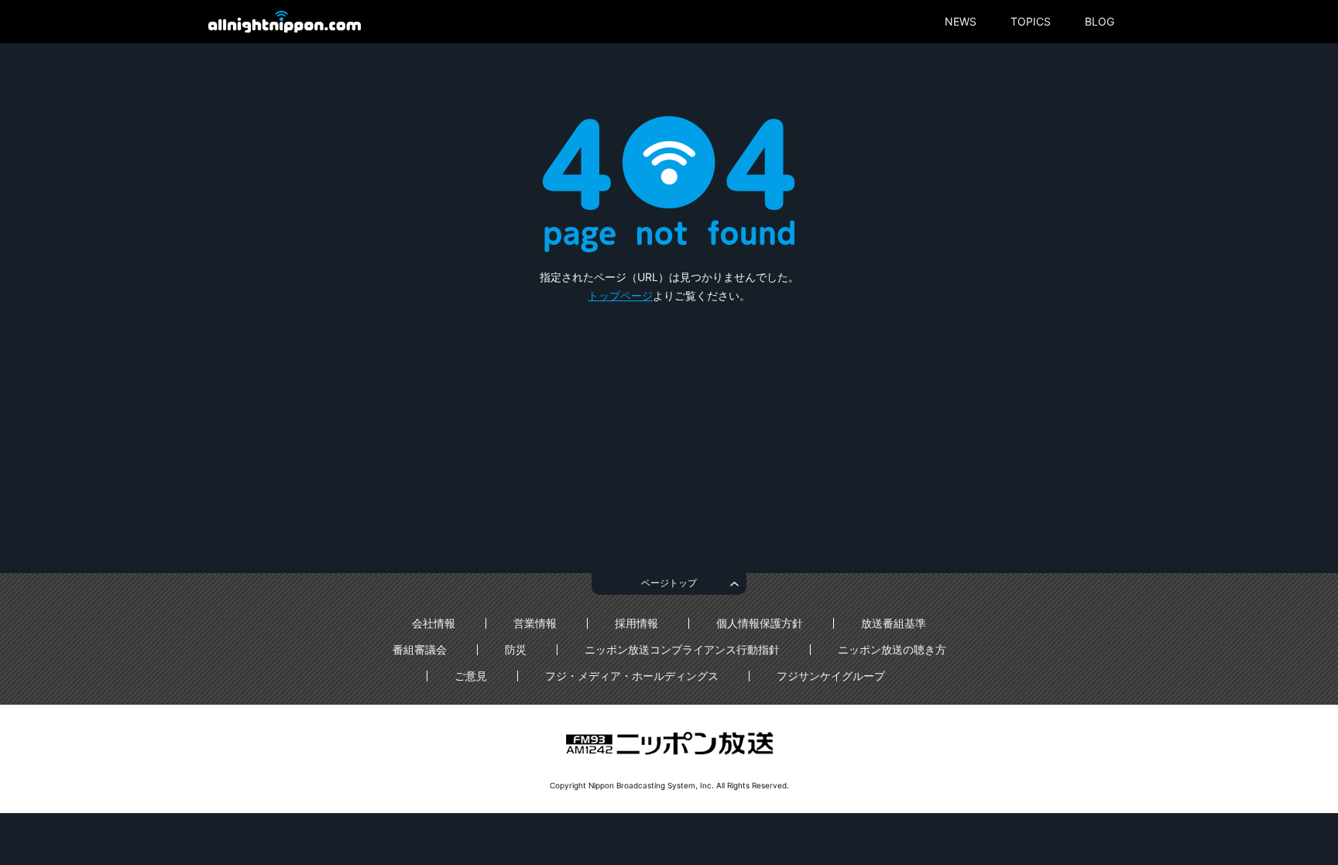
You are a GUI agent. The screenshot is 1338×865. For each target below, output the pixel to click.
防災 (516, 649)
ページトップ (669, 583)
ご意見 (471, 676)
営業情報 (535, 623)
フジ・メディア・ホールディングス (632, 676)
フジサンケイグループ (831, 676)
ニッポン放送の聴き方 (892, 649)
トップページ (620, 295)
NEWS (960, 21)
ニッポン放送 (669, 743)
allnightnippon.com (284, 22)
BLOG (1099, 21)
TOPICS (1030, 21)
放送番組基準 (893, 623)
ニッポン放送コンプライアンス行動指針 (682, 649)
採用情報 (636, 623)
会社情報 (433, 623)
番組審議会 (420, 649)
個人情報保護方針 (759, 623)
